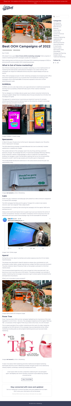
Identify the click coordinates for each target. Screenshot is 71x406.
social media (56, 51)
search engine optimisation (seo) (58, 48)
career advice (57, 30)
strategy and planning (59, 53)
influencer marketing (59, 37)
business (55, 28)
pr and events (57, 46)
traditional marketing (16, 50)
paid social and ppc (58, 42)
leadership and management (57, 40)
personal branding (58, 44)
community (56, 32)
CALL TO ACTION (27, 379)
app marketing (57, 25)
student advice (57, 55)
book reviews (57, 26)
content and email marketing (7, 50)
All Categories (57, 23)
